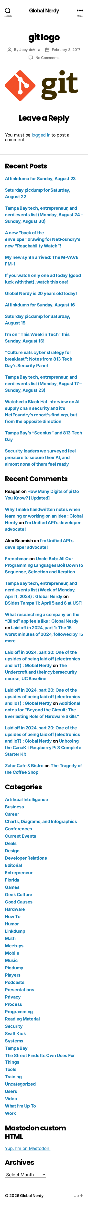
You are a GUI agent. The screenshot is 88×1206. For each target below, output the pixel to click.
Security (14, 1026)
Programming (19, 1011)
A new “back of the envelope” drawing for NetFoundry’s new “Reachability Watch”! (42, 239)
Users (11, 1091)
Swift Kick (15, 1033)
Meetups (14, 945)
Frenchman (17, 558)
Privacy (13, 997)
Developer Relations (26, 858)
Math (10, 938)
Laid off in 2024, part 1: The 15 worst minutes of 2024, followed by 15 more (44, 634)
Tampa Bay (16, 1048)
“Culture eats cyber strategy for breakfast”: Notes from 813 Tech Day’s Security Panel (38, 359)
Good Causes (19, 901)
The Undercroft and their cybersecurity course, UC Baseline (41, 672)
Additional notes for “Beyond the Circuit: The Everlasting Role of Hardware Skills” (42, 710)
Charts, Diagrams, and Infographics (41, 821)
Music (11, 960)
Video (11, 1098)
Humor (12, 923)
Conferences (18, 828)
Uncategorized (20, 1084)
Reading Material (22, 1018)
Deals (11, 843)
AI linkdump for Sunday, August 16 (40, 304)
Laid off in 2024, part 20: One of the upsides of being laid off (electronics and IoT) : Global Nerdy (42, 659)
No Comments (47, 57)
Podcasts (14, 982)
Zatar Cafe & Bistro (24, 765)
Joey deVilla (29, 49)
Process (13, 1004)
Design (12, 850)
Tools (10, 1069)
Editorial (13, 865)
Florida (12, 879)
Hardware (15, 909)
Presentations (19, 989)
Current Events (20, 836)
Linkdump (15, 931)
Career (12, 814)
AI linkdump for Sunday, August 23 (40, 178)
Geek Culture (18, 894)
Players (13, 975)
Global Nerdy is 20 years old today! (41, 293)
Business (14, 806)
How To (12, 916)
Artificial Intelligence (26, 799)
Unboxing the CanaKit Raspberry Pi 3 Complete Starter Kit (43, 747)
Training (13, 1076)
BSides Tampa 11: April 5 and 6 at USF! (44, 603)
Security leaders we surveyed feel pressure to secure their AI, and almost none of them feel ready (40, 457)
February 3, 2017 (66, 49)
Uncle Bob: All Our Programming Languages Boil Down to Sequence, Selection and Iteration (44, 565)
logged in (41, 134)
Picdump (14, 967)
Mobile (12, 953)
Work (10, 1113)
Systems (14, 1040)
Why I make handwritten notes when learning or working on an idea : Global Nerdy (44, 516)
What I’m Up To (20, 1105)
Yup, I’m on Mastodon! (27, 1148)
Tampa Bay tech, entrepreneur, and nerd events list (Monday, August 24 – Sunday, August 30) (44, 215)
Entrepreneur (19, 872)
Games (12, 887)
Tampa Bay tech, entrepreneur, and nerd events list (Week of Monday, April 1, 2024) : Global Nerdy (41, 590)
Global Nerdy (44, 10)
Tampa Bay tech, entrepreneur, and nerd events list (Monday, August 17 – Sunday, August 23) (43, 383)
